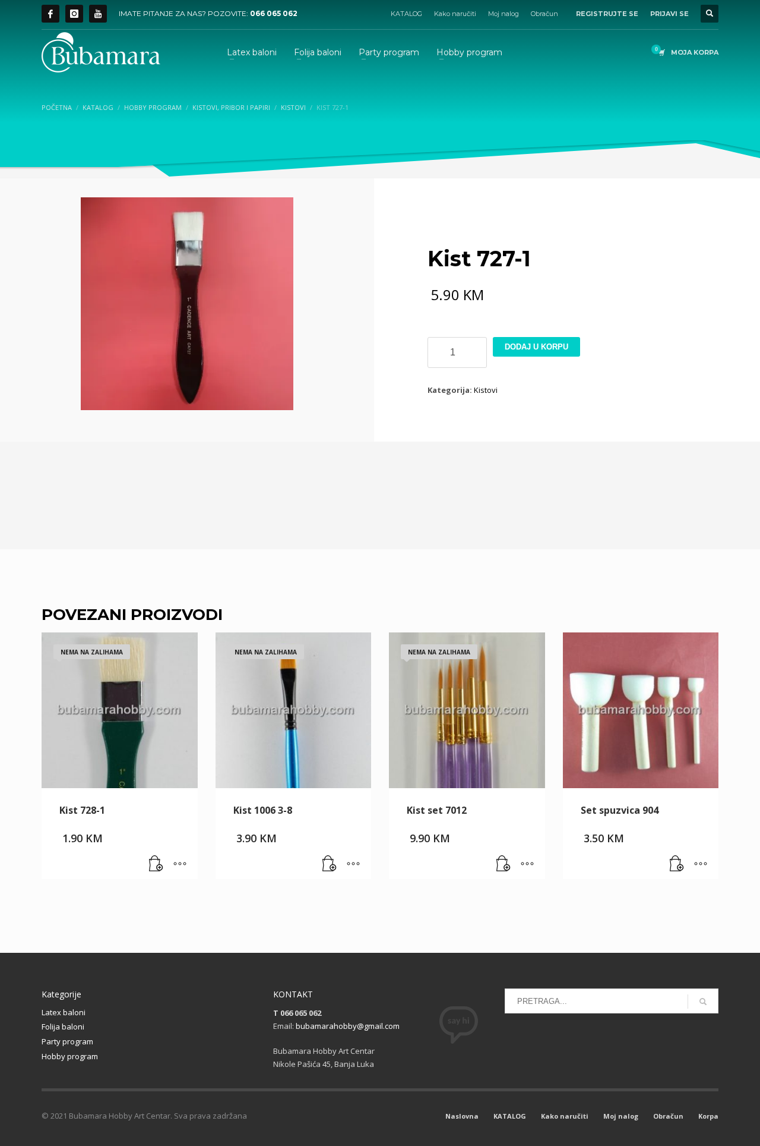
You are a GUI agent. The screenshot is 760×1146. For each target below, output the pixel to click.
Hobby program (70, 1056)
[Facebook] (50, 14)
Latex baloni (64, 1012)
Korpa (708, 1116)
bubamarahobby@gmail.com (348, 1026)
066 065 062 (273, 13)
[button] (677, 864)
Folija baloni (63, 1026)
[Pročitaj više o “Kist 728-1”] (156, 864)
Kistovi (486, 390)
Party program (67, 1041)
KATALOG (406, 14)
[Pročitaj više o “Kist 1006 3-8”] (329, 864)
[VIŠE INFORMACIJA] (180, 864)
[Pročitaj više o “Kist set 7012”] (503, 864)
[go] (703, 1001)
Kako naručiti (455, 14)
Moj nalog (503, 14)
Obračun (544, 14)
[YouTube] (98, 14)
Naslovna (462, 1116)
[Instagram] (74, 14)
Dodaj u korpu (536, 346)
